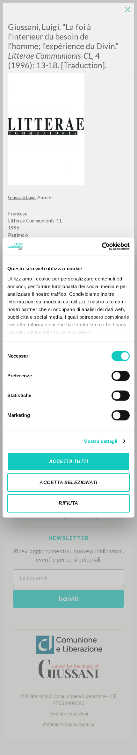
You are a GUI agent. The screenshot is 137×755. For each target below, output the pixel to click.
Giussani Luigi (22, 197)
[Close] (127, 9)
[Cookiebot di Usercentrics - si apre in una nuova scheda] (102, 246)
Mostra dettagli (100, 441)
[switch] (121, 376)
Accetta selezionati (68, 482)
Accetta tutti (68, 461)
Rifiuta (68, 503)
